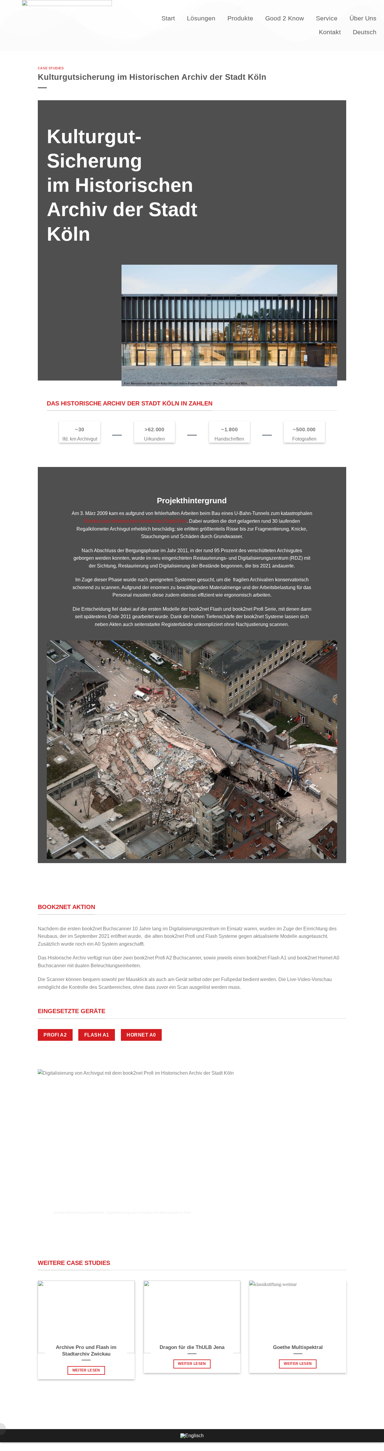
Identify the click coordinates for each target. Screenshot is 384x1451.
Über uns (363, 18)
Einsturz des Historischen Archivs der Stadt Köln (135, 521)
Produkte (240, 18)
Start (168, 18)
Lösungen (201, 18)
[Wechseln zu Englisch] (192, 1435)
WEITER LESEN (86, 1370)
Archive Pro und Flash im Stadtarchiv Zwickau (86, 1350)
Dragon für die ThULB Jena (192, 1347)
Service (327, 18)
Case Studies (51, 68)
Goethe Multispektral (298, 1347)
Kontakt (330, 32)
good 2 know (284, 18)
